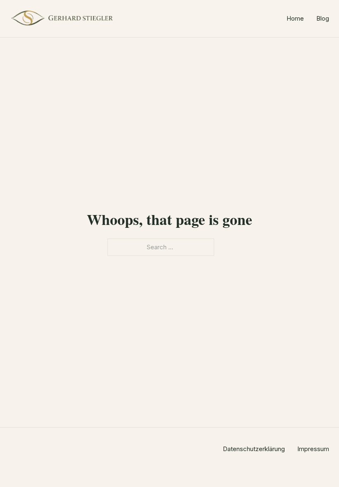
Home (295, 18)
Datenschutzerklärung (254, 449)
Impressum (313, 449)
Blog (322, 18)
